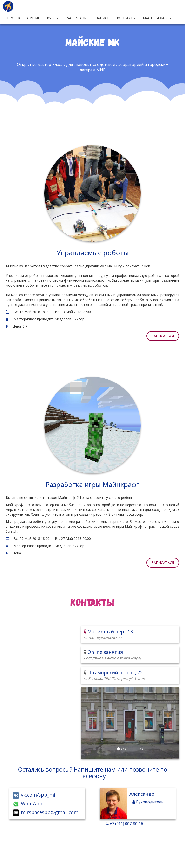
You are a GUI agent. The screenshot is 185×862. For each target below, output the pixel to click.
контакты (126, 18)
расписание (77, 18)
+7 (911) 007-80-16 (126, 823)
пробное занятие (23, 18)
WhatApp (31, 803)
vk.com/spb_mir (38, 795)
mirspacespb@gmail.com (49, 812)
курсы (53, 18)
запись (103, 18)
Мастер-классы (157, 18)
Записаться (163, 336)
